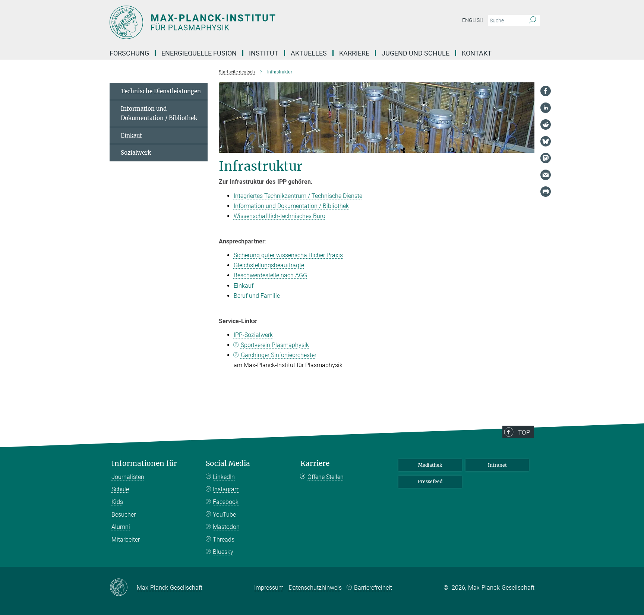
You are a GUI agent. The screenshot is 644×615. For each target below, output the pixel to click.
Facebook (226, 501)
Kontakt (477, 53)
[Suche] (532, 20)
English (472, 20)
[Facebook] (545, 91)
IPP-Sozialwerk (253, 334)
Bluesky (223, 551)
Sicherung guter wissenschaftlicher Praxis (288, 255)
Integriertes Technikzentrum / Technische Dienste (298, 195)
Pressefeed (430, 481)
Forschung (129, 53)
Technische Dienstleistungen (161, 91)
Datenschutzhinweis (315, 587)
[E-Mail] (545, 174)
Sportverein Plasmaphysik (275, 344)
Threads (223, 539)
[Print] (545, 191)
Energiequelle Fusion (199, 53)
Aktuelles (309, 53)
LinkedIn (224, 476)
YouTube (224, 514)
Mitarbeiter (125, 539)
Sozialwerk (136, 152)
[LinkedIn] (545, 107)
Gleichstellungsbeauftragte (269, 265)
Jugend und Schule (415, 53)
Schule (120, 489)
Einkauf (243, 285)
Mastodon (226, 526)
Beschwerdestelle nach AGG (270, 275)
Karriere (354, 53)
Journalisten (127, 476)
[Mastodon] (545, 158)
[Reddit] (545, 124)
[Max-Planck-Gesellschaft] (123, 588)
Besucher (123, 514)
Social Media (228, 463)
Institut (263, 53)
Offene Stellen (325, 476)
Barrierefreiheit (373, 587)
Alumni (120, 526)
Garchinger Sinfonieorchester (278, 355)
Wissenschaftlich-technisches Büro (279, 216)
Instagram (226, 489)
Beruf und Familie (257, 295)
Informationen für (144, 463)
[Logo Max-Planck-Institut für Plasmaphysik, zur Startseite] (249, 22)
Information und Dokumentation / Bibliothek (291, 205)
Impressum (269, 587)
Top (524, 432)
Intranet (497, 465)
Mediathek (430, 465)
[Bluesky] (545, 141)
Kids (117, 501)
